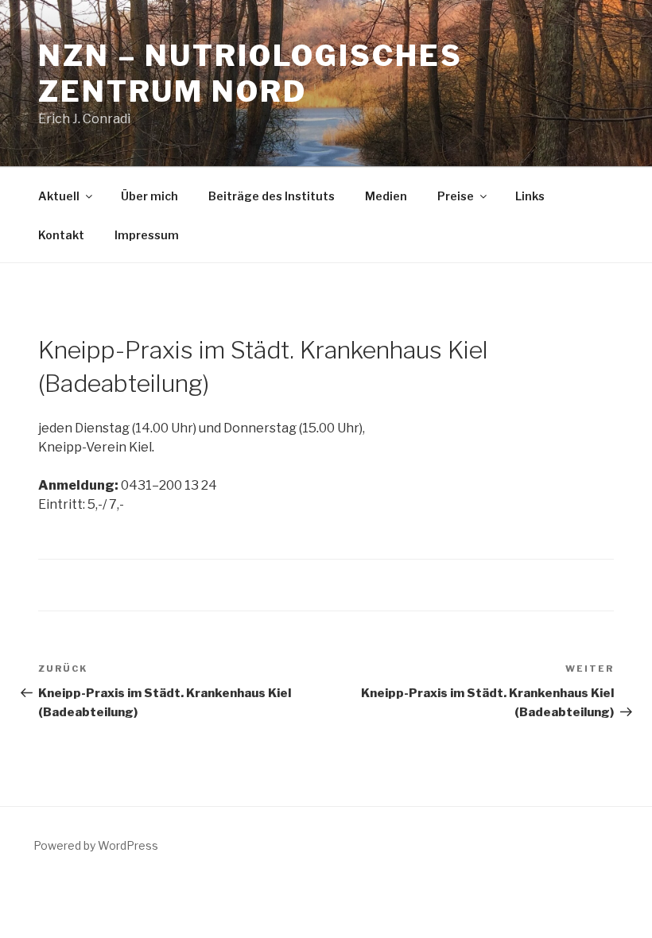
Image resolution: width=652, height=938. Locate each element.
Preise (455, 196)
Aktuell (59, 196)
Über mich (149, 196)
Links (530, 196)
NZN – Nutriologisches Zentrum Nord (250, 73)
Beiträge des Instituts (271, 196)
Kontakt (61, 235)
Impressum (146, 235)
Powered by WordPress (95, 845)
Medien (386, 196)
